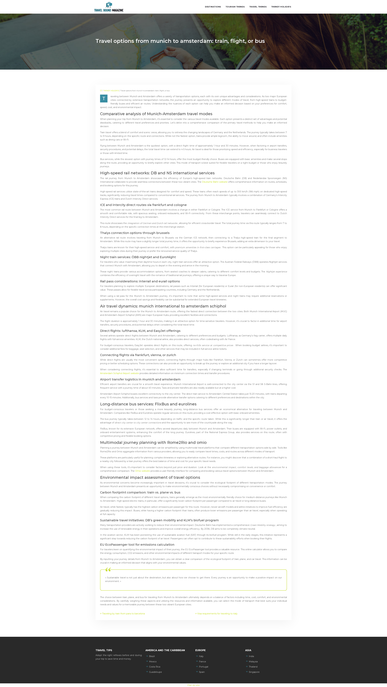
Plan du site (193, 685)
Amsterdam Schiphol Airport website (120, 373)
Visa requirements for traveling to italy (217, 613)
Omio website (143, 471)
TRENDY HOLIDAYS (281, 7)
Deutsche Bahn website (215, 182)
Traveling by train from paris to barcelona (123, 613)
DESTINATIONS (213, 7)
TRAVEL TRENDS (258, 7)
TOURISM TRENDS (235, 7)
